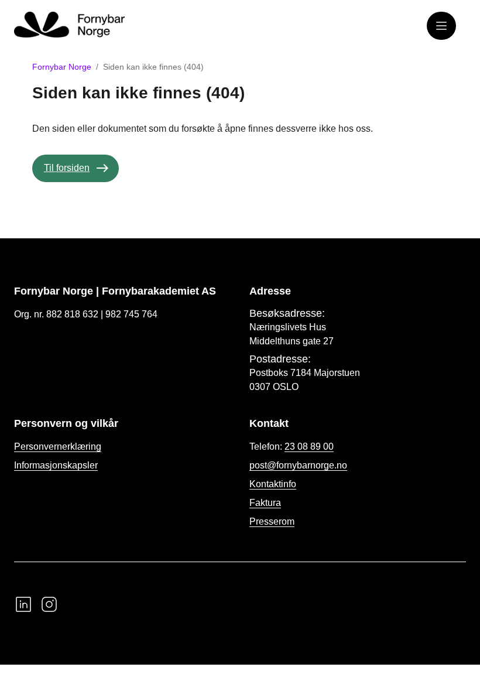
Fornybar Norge (61, 66)
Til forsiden (67, 168)
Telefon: (291, 446)
